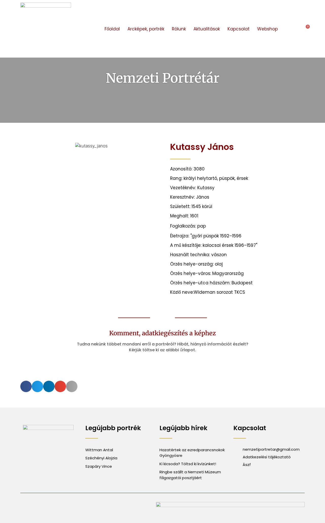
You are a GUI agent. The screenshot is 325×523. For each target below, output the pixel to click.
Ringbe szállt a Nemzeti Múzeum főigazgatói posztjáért (190, 474)
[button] (291, 29)
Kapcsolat (239, 29)
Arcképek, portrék (145, 29)
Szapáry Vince (98, 466)
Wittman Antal (99, 449)
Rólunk (179, 29)
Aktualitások (206, 29)
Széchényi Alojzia (101, 458)
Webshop (267, 29)
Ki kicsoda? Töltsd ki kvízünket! (187, 463)
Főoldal (112, 29)
